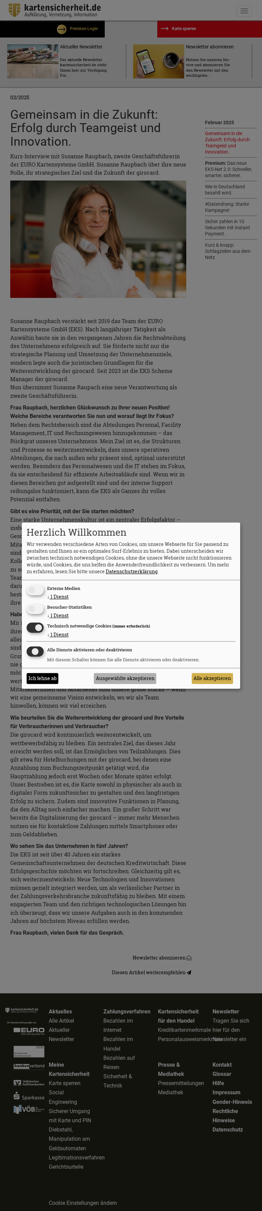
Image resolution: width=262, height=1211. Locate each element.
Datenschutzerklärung (132, 571)
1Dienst (58, 597)
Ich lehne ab (43, 678)
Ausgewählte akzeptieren (125, 678)
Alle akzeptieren (212, 678)
